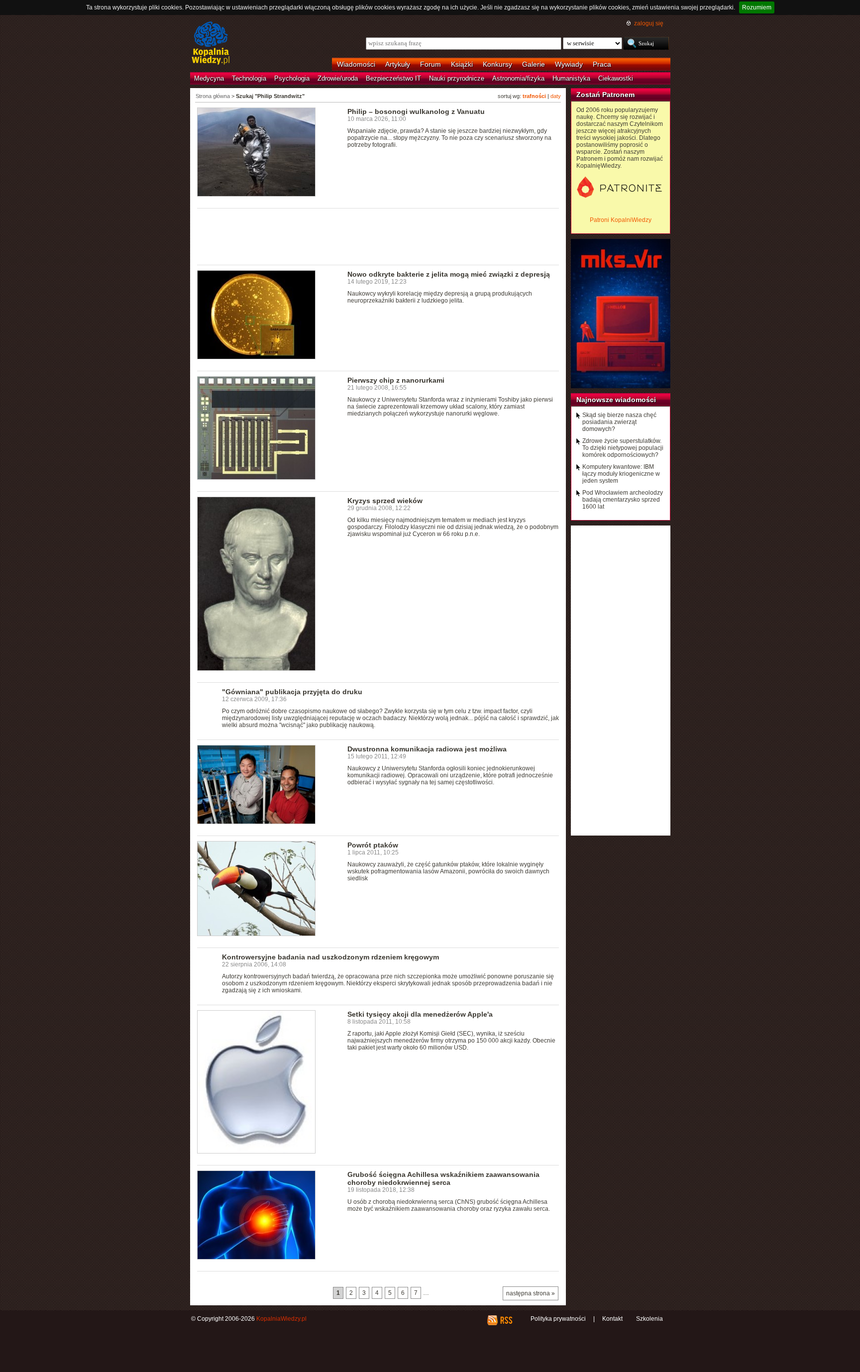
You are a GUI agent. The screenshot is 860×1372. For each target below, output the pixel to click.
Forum (430, 64)
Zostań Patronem (605, 95)
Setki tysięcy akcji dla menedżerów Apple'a (420, 1014)
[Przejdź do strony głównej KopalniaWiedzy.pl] (210, 44)
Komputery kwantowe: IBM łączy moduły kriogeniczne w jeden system (621, 473)
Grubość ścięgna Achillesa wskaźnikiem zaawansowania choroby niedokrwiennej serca (443, 1178)
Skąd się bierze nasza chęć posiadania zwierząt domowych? (619, 422)
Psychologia (292, 78)
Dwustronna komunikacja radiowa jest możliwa (427, 749)
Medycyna (209, 78)
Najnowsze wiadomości (616, 400)
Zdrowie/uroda (338, 78)
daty (555, 96)
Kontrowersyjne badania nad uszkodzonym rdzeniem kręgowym (330, 957)
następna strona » (530, 1293)
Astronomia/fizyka (518, 78)
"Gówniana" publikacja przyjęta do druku (292, 692)
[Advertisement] (378, 235)
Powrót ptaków (372, 845)
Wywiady (569, 64)
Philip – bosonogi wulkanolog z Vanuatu (416, 111)
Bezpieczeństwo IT (393, 78)
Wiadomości (356, 64)
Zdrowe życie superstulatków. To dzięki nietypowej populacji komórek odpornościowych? (622, 447)
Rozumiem (756, 7)
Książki (462, 64)
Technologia (249, 78)
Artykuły (397, 64)
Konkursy (497, 64)
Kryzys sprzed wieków (385, 501)
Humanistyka (571, 78)
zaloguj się (648, 23)
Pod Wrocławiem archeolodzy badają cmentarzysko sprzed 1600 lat (622, 499)
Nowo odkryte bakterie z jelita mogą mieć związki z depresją (448, 274)
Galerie (533, 64)
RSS (506, 1320)
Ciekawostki (615, 78)
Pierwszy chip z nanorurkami (395, 380)
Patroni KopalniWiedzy (620, 219)
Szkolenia (649, 1318)
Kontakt (612, 1318)
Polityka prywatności (558, 1318)
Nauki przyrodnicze (456, 78)
